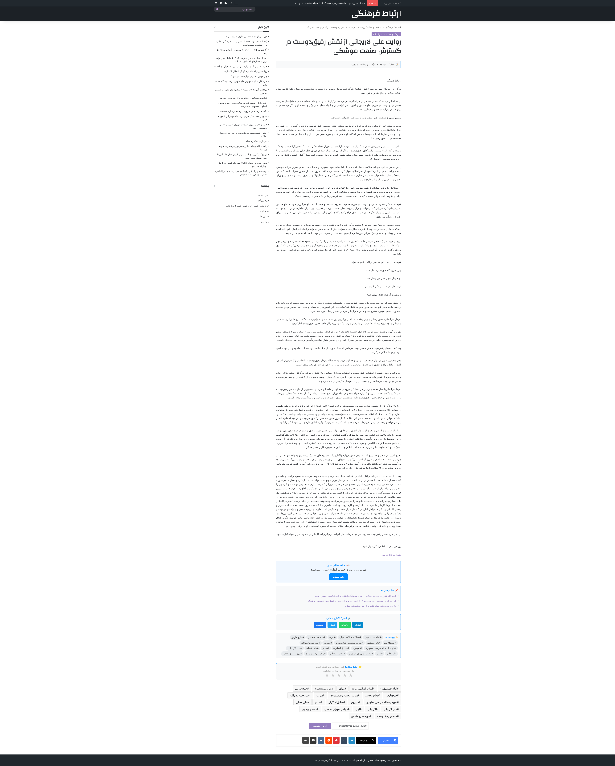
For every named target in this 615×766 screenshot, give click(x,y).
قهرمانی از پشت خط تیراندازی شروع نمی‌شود (338, 569)
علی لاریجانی (390, 709)
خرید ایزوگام (263, 200)
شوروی (355, 702)
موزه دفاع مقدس (360, 716)
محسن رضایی (309, 709)
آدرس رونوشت (320, 726)
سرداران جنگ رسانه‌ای (256, 141)
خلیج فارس (301, 688)
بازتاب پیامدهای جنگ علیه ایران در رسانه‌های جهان (370, 605)
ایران (341, 688)
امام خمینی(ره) (388, 688)
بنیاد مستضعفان (323, 688)
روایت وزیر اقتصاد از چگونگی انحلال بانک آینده (245, 71)
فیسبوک (320, 624)
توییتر (332, 624)
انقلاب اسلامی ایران (362, 688)
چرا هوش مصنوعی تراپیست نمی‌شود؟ (249, 76)
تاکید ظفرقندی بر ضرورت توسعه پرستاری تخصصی (243, 111)
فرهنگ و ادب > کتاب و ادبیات (380, 27)
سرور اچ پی (264, 211)
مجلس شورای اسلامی (336, 709)
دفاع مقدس (371, 695)
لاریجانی (371, 709)
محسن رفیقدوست (387, 716)
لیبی (357, 709)
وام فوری (265, 221)
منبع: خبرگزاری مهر (391, 554)
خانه (397, 27)
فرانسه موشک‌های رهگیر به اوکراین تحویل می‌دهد (243, 98)
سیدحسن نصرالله (299, 695)
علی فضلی (302, 702)
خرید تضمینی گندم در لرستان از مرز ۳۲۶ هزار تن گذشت (240, 66)
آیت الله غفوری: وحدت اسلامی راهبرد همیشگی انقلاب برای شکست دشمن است (355, 595)
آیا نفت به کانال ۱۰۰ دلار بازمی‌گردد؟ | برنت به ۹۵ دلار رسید (339, 3)
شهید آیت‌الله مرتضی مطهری (381, 702)
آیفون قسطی (263, 195)
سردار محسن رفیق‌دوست (344, 695)
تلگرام (358, 624)
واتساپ (344, 624)
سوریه (319, 695)
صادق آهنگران (335, 702)
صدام (318, 702)
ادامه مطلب (338, 576)
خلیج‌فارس (391, 695)
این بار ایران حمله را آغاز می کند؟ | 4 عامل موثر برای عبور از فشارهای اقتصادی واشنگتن (351, 600)
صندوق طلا (264, 216)
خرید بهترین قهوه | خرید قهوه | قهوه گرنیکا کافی (247, 205)
